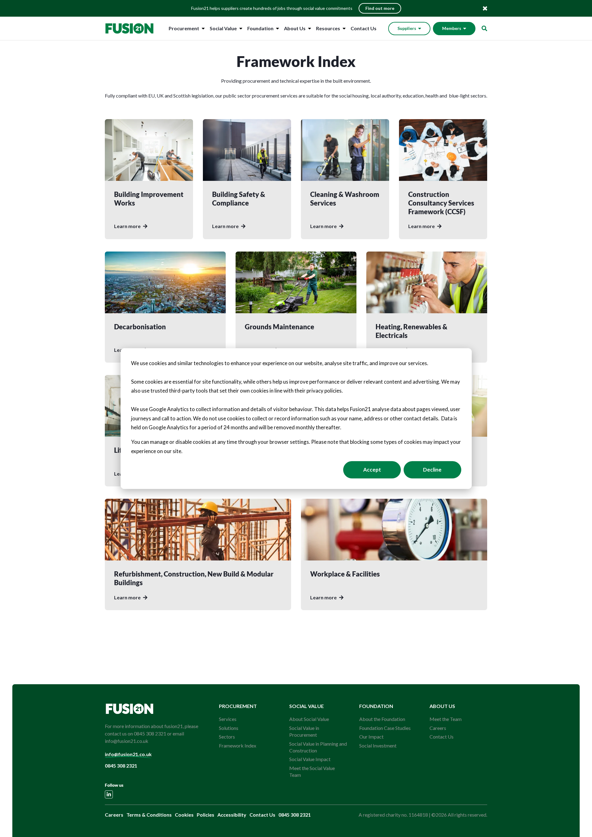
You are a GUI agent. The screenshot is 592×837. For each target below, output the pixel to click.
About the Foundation (382, 719)
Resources (328, 28)
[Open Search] (484, 28)
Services (227, 719)
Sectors (227, 736)
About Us (295, 28)
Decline (432, 469)
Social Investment (378, 745)
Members (451, 28)
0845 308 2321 (121, 765)
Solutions (228, 728)
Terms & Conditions (149, 815)
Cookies (184, 815)
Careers (438, 728)
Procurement (184, 28)
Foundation (260, 28)
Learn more (127, 226)
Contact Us (363, 28)
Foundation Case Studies (385, 728)
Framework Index (237, 745)
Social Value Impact (310, 759)
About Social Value (309, 719)
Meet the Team (446, 719)
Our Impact (371, 736)
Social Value (223, 28)
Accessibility (231, 815)
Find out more (379, 8)
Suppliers (406, 28)
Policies (205, 815)
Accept (372, 469)
